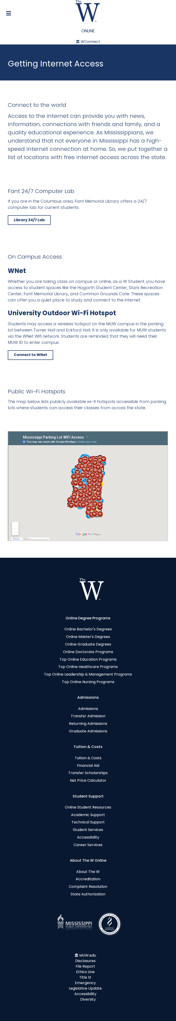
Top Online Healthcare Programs (88, 666)
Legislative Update (85, 988)
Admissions (88, 708)
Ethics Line (85, 971)
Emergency (85, 982)
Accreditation (88, 879)
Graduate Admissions (88, 731)
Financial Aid (88, 765)
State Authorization (88, 894)
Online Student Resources (88, 807)
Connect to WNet (30, 354)
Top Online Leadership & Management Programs (88, 674)
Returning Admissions (88, 723)
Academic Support (88, 814)
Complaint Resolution (88, 886)
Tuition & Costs (88, 758)
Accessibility (88, 837)
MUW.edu (87, 955)
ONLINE (88, 31)
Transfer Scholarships (88, 772)
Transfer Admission (88, 716)
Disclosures (85, 960)
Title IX (85, 977)
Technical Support (88, 822)
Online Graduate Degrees (88, 644)
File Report (85, 966)
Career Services (88, 844)
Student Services (88, 829)
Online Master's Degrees (88, 636)
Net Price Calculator (88, 780)
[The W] (88, 11)
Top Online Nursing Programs (88, 681)
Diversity (88, 999)
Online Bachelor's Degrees (88, 629)
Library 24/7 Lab (29, 220)
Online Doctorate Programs (88, 651)
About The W (88, 871)
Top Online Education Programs (88, 659)
